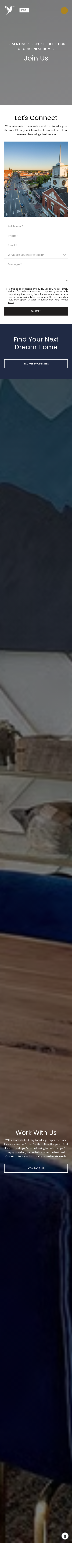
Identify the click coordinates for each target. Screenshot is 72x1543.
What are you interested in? (26, 255)
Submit (36, 311)
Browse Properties (36, 363)
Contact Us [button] (36, 1168)
